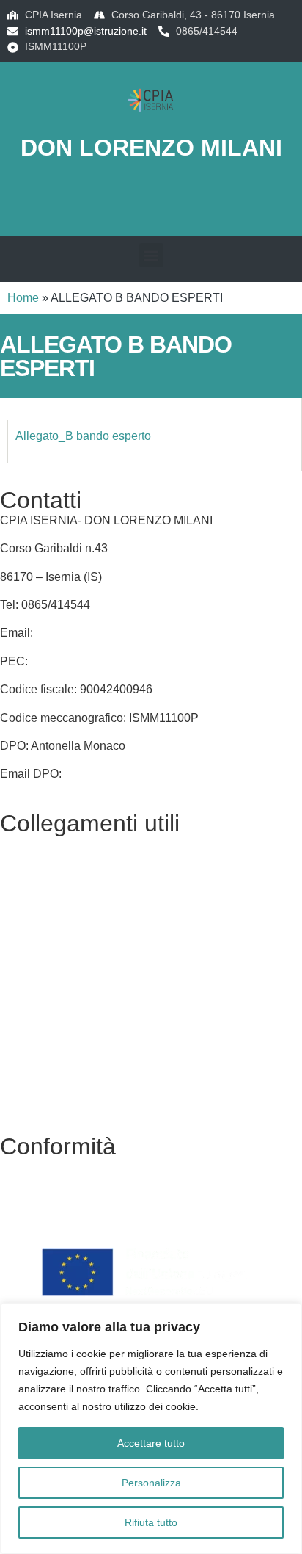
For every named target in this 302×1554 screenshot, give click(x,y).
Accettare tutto (151, 1443)
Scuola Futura (36, 1040)
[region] (151, 1428)
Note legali (28, 1222)
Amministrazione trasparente (74, 900)
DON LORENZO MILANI (151, 147)
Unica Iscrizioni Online (58, 1097)
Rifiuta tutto (151, 1522)
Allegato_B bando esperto (83, 436)
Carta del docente (46, 1069)
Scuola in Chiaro (43, 984)
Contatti (20, 843)
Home (23, 298)
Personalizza (151, 1483)
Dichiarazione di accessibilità (76, 1194)
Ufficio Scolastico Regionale (73, 956)
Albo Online (31, 871)
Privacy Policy (37, 1166)
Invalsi (17, 1012)
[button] (151, 255)
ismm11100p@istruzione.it (86, 31)
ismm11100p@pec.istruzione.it (110, 661)
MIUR (15, 928)
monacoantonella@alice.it (132, 773)
